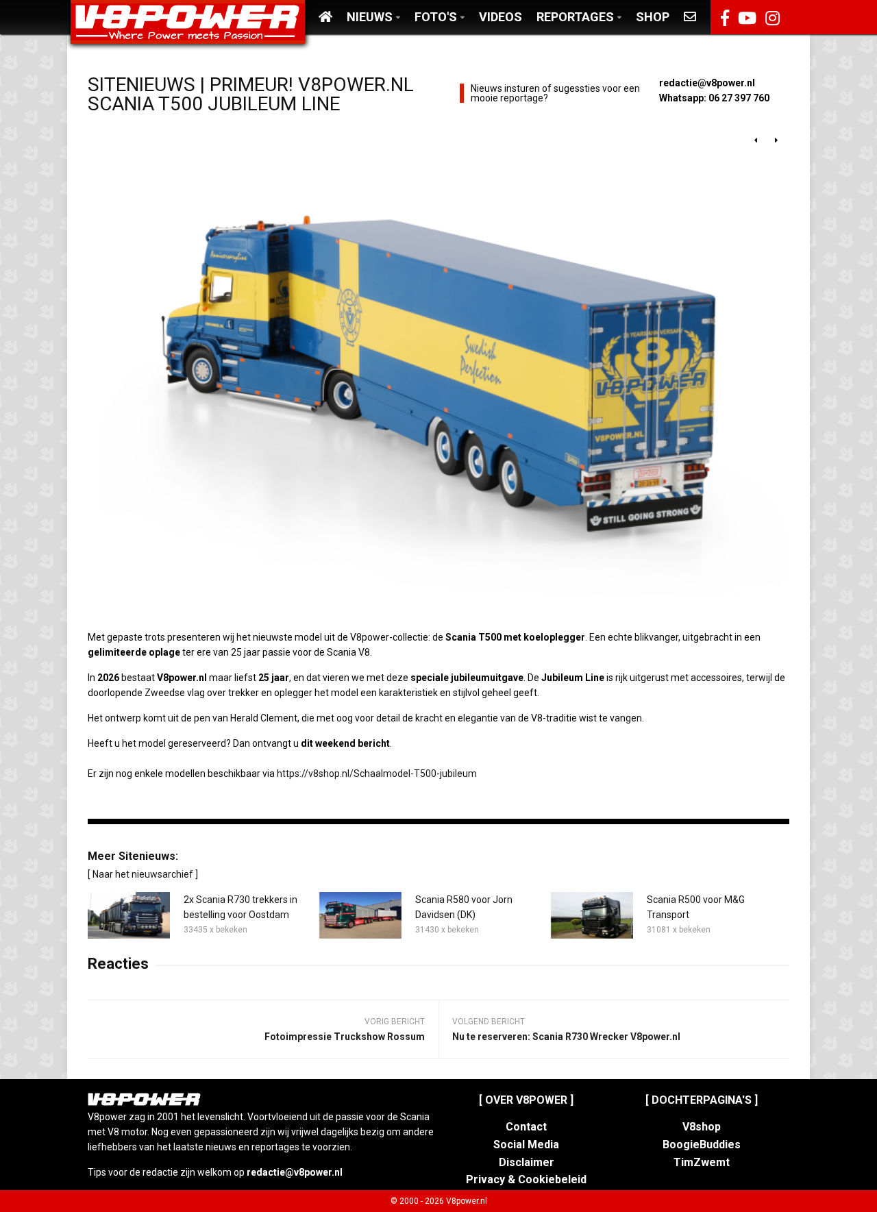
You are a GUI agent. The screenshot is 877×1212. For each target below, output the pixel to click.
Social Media (526, 1144)
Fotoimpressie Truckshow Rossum (344, 1036)
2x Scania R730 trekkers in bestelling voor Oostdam (240, 907)
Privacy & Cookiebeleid (526, 1179)
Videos (500, 17)
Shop (652, 17)
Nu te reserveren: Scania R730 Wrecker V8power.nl (566, 1036)
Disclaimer (526, 1162)
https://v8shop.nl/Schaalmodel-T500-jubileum (377, 773)
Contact (526, 1126)
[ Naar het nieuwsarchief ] (143, 874)
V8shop (701, 1126)
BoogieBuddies (702, 1144)
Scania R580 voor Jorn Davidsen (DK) (463, 907)
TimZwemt (702, 1162)
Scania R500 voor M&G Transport (696, 907)
